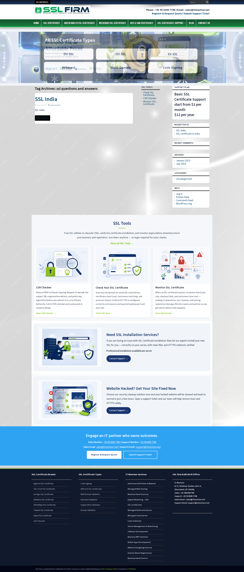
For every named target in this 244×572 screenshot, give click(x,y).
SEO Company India (109, 569)
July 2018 (181, 164)
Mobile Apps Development (139, 542)
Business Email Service (138, 558)
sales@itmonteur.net (107, 447)
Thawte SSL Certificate (43, 510)
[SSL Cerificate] (62, 14)
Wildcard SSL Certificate (112, 23)
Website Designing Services (140, 547)
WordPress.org (184, 203)
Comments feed (184, 200)
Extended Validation (89, 499)
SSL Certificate (51, 23)
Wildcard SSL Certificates (91, 489)
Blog (191, 23)
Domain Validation (88, 510)
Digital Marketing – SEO (138, 499)
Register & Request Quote (167, 13)
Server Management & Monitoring (143, 526)
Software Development (138, 531)
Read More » (42, 118)
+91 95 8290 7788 (112, 442)
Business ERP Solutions (138, 537)
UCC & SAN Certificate (141, 23)
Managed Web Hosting (137, 489)
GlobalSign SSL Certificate (45, 505)
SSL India (46, 99)
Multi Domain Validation (90, 494)
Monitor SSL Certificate (149, 103)
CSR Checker (149, 98)
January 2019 (183, 160)
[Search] (207, 2)
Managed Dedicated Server (140, 510)
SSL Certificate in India (188, 134)
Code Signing (86, 483)
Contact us (204, 23)
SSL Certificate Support (170, 23)
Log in (179, 194)
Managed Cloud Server (138, 515)
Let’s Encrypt (39, 521)
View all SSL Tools (122, 243)
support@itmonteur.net (148, 447)
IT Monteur (131, 569)
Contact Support (118, 358)
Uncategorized (184, 179)
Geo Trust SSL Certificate (44, 489)
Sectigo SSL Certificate (43, 494)
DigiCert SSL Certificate (43, 483)
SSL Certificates (135, 505)
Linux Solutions (134, 521)
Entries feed (182, 197)
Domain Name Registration (140, 553)
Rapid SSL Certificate (42, 515)
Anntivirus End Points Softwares (142, 483)
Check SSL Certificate (148, 94)
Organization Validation (90, 505)
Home (36, 23)
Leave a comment (55, 105)
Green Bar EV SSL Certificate (79, 23)
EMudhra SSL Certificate (44, 499)
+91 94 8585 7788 (148, 442)
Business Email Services (138, 494)
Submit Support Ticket (197, 13)
